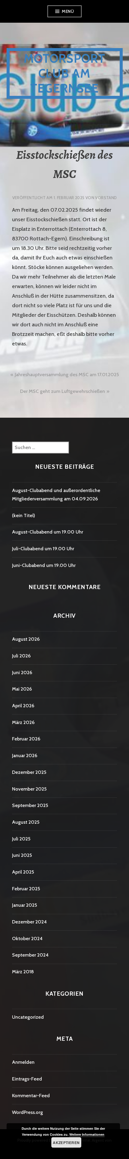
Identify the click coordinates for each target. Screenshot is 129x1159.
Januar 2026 (24, 755)
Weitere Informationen (86, 1134)
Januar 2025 (24, 905)
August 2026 (26, 639)
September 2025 (30, 805)
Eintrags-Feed (27, 1079)
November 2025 (29, 789)
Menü (68, 11)
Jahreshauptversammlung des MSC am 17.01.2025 (67, 374)
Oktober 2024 (27, 938)
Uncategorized (28, 1017)
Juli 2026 (21, 656)
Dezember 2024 (29, 922)
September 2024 (30, 955)
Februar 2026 (26, 739)
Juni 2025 (22, 855)
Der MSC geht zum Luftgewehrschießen (62, 391)
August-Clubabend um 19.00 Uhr (47, 532)
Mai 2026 (22, 689)
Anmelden (23, 1062)
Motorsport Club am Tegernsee (65, 73)
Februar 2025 (26, 888)
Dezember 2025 (29, 772)
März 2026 (23, 722)
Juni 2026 (22, 672)
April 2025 (23, 872)
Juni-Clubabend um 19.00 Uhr (44, 565)
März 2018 (23, 971)
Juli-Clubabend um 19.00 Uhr (43, 548)
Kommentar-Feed (31, 1095)
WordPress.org (27, 1112)
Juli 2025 (21, 839)
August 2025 (25, 822)
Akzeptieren (66, 1142)
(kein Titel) (23, 515)
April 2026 (23, 705)
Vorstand (106, 197)
